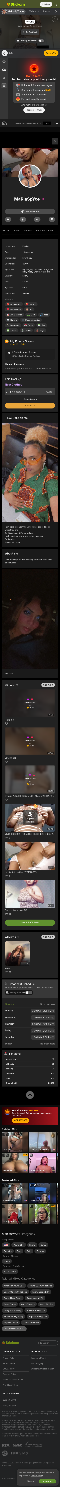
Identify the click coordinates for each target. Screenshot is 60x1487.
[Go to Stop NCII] (20, 1453)
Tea (43, 325)
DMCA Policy (8, 1369)
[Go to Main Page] (18, 4)
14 (10, 914)
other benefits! (39, 105)
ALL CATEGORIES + (14, 1329)
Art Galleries (16, 315)
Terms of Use (9, 1363)
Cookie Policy (37, 1476)
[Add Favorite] (5, 53)
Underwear (15, 309)
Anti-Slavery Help (10, 1385)
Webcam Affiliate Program (42, 1369)
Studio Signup (37, 1363)
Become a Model (38, 1358)
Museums (14, 325)
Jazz (46, 315)
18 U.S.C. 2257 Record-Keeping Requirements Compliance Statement (28, 1464)
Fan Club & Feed (44, 230)
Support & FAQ (9, 1400)
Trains (28, 330)
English (46, 1343)
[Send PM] (52, 219)
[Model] (55, 141)
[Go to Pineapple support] (5, 1453)
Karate (13, 320)
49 (10, 972)
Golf (33, 315)
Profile (5, 230)
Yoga (42, 330)
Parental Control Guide (13, 1380)
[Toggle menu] (3, 4)
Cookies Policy (9, 1374)
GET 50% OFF (20, 1120)
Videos (34, 11)
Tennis (13, 330)
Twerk (33, 304)
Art (31, 309)
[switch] (28, 992)
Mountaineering (32, 320)
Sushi (30, 325)
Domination (15, 304)
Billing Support (9, 1405)
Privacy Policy (9, 1358)
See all (47, 685)
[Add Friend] (37, 219)
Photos (47, 11)
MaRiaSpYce (10, 1234)
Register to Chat (34, 110)
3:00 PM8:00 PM (41, 1011)
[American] (6, 1244)
